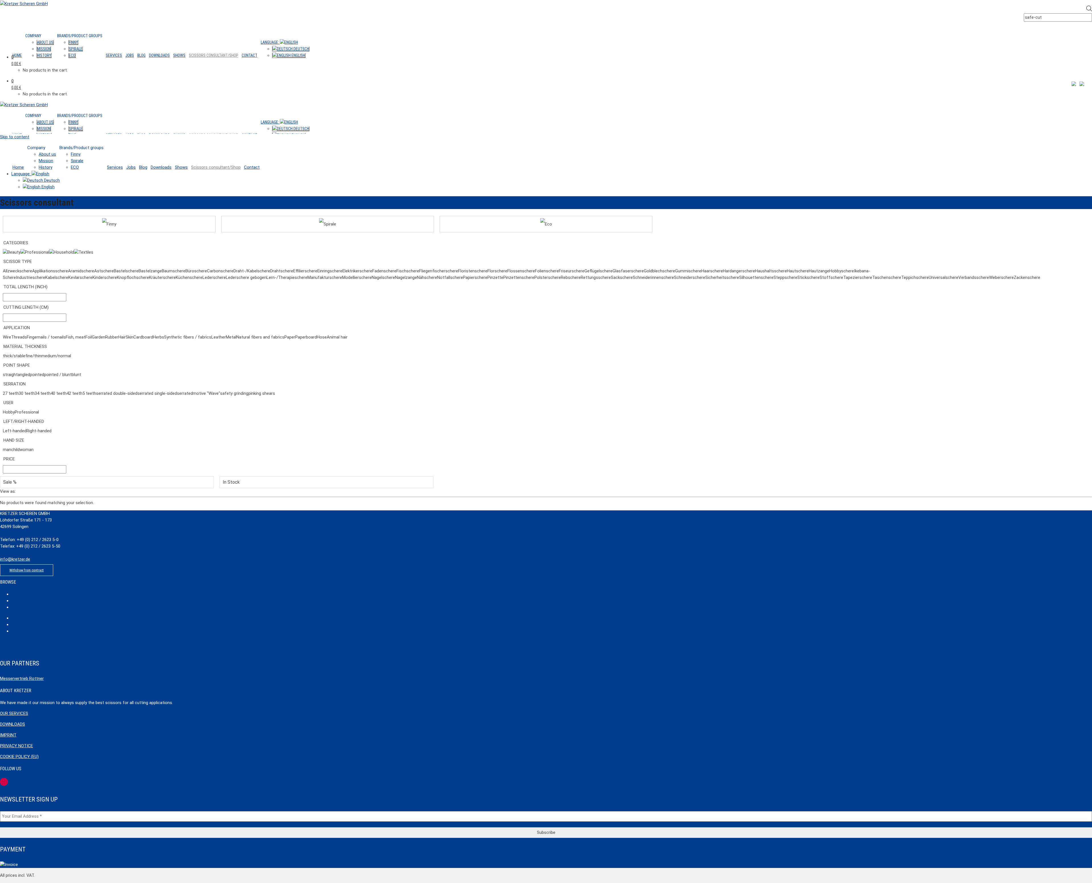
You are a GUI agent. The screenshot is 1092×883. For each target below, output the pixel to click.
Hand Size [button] (13, 440)
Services (114, 55)
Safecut (17, 618)
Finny (73, 42)
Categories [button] (15, 242)
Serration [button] (14, 384)
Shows (179, 55)
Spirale (75, 49)
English (298, 55)
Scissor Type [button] (17, 261)
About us (45, 42)
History (44, 55)
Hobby (16, 607)
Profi (14, 601)
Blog (141, 55)
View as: (8, 491)
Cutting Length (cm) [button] (26, 307)
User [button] (8, 402)
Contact (249, 55)
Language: (270, 42)
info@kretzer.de (15, 559)
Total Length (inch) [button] (25, 286)
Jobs (129, 55)
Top (21, 864)
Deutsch (301, 49)
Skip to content (14, 136)
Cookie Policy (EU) (19, 756)
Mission (44, 49)
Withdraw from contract (26, 570)
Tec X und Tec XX (24, 625)
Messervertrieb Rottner (22, 678)
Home (17, 55)
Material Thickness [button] (25, 346)
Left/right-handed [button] (23, 421)
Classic (16, 594)
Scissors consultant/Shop (213, 55)
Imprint (8, 735)
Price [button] (9, 459)
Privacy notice (16, 745)
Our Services (14, 713)
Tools (15, 631)
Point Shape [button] (16, 365)
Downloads (159, 55)
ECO (72, 55)
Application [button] (16, 327)
